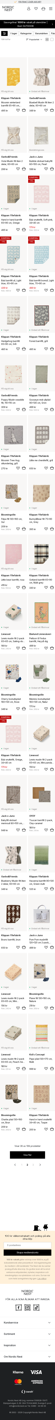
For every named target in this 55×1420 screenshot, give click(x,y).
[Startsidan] (8, 8)
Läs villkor (41, 1278)
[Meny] (50, 8)
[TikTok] (36, 1307)
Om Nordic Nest (13, 1356)
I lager (13, 33)
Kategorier (26, 33)
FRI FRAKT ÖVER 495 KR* (29, 2)
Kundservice (11, 1322)
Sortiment (9, 1333)
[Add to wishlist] (18, 110)
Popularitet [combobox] (34, 39)
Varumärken (41, 33)
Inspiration (10, 1345)
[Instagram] (27, 1307)
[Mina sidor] (28, 8)
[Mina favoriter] (36, 8)
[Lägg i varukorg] (24, 110)
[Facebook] (18, 1307)
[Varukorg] (43, 8)
